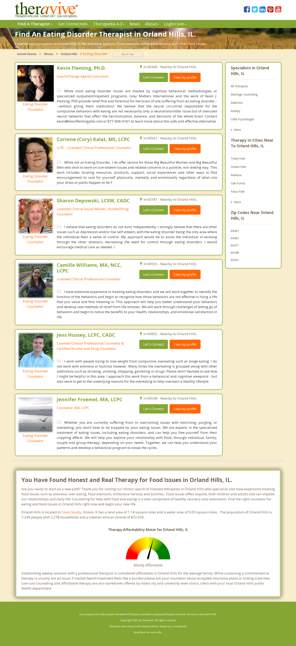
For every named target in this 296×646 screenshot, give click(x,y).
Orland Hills (69, 54)
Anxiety (235, 111)
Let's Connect (153, 77)
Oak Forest (238, 183)
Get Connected (72, 24)
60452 (235, 260)
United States (26, 54)
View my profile (185, 77)
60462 (235, 238)
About (151, 24)
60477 (235, 245)
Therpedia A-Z (107, 24)
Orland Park (238, 167)
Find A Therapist (34, 24)
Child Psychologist (242, 119)
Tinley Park (238, 158)
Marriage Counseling (244, 94)
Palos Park (238, 191)
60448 (235, 252)
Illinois (48, 54)
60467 (235, 231)
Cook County (71, 512)
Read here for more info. (148, 632)
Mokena (236, 175)
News (134, 24)
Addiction (237, 103)
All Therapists (239, 86)
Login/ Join (174, 24)
